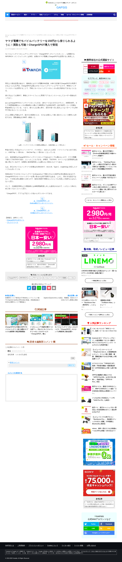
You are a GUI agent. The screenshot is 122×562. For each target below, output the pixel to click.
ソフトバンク (93, 71)
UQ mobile (92, 86)
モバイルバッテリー (49, 278)
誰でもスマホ (110, 93)
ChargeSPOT (12, 278)
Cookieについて (52, 545)
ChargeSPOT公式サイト (15, 220)
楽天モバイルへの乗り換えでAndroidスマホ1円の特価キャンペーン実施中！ (41, 260)
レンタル (13, 35)
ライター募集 (78, 545)
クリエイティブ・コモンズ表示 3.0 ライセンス (94, 551)
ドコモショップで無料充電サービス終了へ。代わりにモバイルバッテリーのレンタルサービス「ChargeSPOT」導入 (41, 330)
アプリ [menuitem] (33, 14)
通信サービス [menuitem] (15, 14)
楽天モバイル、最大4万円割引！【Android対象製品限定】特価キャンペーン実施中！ (41, 265)
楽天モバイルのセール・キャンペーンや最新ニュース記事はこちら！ (98, 240)
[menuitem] (7, 14)
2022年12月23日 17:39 (19, 351)
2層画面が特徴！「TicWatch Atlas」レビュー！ (107, 302)
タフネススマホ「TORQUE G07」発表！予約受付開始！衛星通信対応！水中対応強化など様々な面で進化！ (104, 367)
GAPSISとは (9, 545)
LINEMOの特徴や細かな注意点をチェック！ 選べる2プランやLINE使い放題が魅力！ (99, 272)
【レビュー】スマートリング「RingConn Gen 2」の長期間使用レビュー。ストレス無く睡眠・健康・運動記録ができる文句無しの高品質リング (104, 354)
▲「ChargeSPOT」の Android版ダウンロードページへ (41, 202)
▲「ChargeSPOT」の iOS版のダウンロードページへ (41, 212)
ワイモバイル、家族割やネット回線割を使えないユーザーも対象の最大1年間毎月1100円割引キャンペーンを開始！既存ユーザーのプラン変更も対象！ (99, 134)
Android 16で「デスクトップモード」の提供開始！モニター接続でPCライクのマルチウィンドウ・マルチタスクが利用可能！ (104, 341)
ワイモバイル (104, 82)
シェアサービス (35, 278)
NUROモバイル (90, 90)
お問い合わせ (91, 545)
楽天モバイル (109, 66)
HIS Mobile (101, 90)
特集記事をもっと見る (99, 280)
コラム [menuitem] (56, 14)
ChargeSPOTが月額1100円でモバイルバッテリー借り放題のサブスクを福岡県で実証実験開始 (16, 329)
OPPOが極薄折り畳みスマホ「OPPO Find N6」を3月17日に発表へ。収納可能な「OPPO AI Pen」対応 (104, 378)
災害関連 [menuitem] (89, 14)
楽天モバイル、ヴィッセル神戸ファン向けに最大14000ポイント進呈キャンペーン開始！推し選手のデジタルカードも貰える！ (104, 188)
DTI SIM (110, 90)
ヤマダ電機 (62, 278)
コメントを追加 (13, 373)
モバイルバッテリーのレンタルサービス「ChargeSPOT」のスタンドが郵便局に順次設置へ (66, 329)
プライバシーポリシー (36, 545)
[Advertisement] (41, 28)
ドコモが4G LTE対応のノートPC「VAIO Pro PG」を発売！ (103, 399)
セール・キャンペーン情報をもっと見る (100, 200)
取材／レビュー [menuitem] (45, 14)
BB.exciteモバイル (97, 93)
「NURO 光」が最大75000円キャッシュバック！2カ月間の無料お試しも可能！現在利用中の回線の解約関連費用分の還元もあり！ (99, 504)
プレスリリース (12, 222)
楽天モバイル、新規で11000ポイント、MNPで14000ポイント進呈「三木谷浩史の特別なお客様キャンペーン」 (104, 390)
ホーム (7, 35)
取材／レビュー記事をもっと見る (100, 314)
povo (112, 82)
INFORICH (23, 278)
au (109, 71)
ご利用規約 (21, 545)
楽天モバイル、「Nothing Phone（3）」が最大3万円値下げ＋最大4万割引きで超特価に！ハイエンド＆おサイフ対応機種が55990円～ (104, 165)
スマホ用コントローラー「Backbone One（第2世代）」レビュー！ (89, 303)
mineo (107, 86)
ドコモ (93, 66)
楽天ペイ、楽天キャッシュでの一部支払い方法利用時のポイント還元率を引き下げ (104, 410)
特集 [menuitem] (62, 14)
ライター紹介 (66, 545)
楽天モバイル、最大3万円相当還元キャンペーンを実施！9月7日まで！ (104, 176)
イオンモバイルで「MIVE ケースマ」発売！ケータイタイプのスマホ (104, 330)
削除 (72, 358)
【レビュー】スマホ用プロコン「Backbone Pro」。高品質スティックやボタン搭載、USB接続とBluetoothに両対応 (104, 420)
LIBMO (86, 93)
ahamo (86, 82)
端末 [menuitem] (25, 14)
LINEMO (94, 82)
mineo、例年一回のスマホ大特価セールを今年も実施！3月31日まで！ (104, 430)
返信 (11, 362)
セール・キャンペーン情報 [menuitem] (75, 14)
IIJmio (100, 86)
